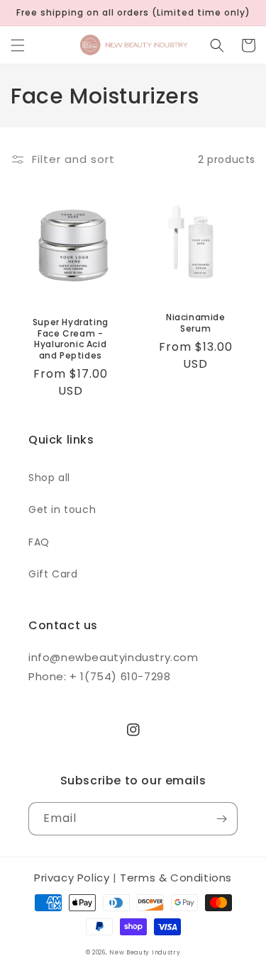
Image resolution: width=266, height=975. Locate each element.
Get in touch (62, 509)
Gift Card (52, 574)
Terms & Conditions (176, 877)
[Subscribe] (221, 818)
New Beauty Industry (144, 952)
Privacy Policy (71, 877)
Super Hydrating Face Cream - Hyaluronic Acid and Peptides (71, 339)
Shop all (49, 477)
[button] (17, 45)
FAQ (39, 542)
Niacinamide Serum (196, 323)
